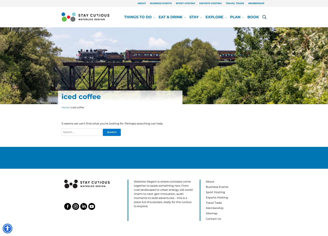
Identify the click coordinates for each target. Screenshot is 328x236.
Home (65, 107)
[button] (153, 17)
